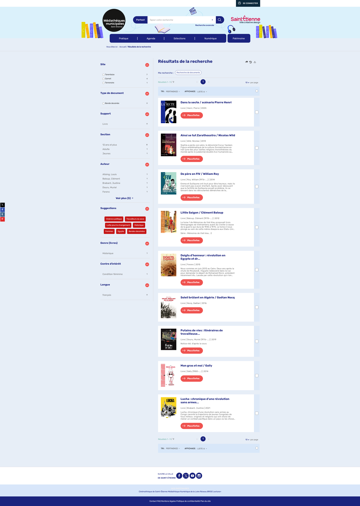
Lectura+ (217, 491)
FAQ (159, 501)
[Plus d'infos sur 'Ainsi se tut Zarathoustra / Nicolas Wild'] (168, 145)
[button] (124, 38)
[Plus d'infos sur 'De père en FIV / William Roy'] (168, 183)
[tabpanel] (180, 258)
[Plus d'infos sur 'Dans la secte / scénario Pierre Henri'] (168, 112)
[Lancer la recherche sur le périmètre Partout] (220, 20)
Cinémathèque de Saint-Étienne (153, 491)
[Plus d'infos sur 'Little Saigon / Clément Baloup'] (168, 222)
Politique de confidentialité (188, 501)
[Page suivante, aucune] (209, 82)
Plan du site (205, 501)
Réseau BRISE (206, 491)
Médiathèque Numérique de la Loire (184, 491)
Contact (153, 501)
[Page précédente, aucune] (197, 82)
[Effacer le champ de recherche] (212, 20)
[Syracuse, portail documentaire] (114, 20)
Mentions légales (168, 501)
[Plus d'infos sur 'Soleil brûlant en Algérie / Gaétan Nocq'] (168, 307)
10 (246, 82)
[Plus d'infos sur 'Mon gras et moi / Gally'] (168, 375)
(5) (123, 198)
